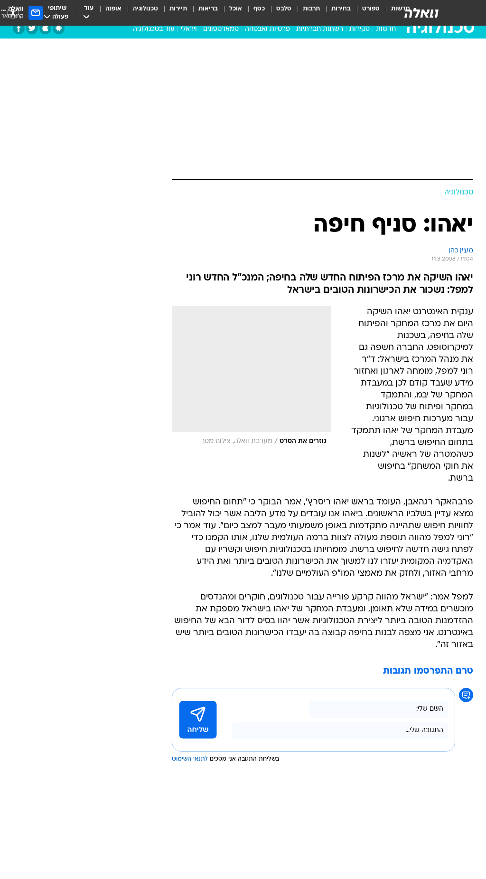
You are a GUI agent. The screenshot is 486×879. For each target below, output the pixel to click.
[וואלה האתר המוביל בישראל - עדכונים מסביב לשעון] (421, 13)
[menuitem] (365, 12)
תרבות (311, 9)
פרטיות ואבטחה (267, 29)
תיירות (178, 9)
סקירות (359, 29)
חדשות (386, 29)
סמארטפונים (221, 29)
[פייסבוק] (19, 28)
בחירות (341, 9)
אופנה (113, 9)
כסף (259, 9)
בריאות (208, 9)
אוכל (235, 9)
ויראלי (189, 29)
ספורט (371, 9)
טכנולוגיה (145, 9)
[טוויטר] (32, 28)
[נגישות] (13, 13)
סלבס (283, 9)
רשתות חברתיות (319, 29)
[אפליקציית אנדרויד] (59, 28)
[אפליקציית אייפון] (45, 28)
